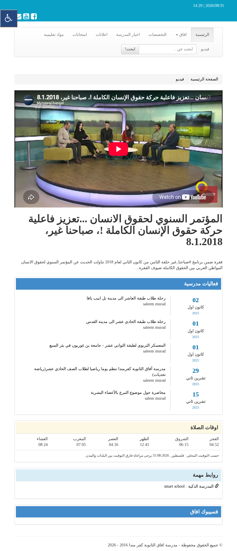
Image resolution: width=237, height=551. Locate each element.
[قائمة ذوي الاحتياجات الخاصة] (8, 18)
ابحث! (130, 49)
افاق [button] (182, 34)
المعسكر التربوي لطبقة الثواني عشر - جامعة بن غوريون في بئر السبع (107, 345)
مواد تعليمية (54, 34)
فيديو (205, 49)
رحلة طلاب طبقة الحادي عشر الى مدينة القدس (126, 321)
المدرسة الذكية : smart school (189, 486)
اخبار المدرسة (128, 34)
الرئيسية (202, 34)
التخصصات (157, 34)
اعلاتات (102, 34)
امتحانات (80, 34)
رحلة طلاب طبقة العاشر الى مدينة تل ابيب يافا (126, 298)
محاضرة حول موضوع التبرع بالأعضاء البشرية (128, 392)
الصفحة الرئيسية (204, 79)
